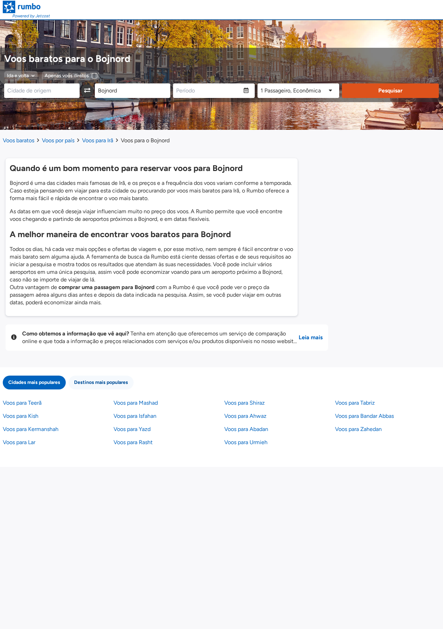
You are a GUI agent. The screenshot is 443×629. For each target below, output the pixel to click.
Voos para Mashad (136, 402)
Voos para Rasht (133, 442)
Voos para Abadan (246, 429)
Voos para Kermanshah (30, 429)
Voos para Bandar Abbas (364, 416)
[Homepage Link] (26, 7)
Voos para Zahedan (358, 429)
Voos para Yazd (132, 429)
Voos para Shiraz (244, 402)
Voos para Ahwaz (245, 416)
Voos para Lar (19, 442)
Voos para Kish (20, 416)
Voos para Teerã (22, 402)
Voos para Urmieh (246, 442)
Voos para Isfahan (135, 416)
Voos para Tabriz (355, 402)
